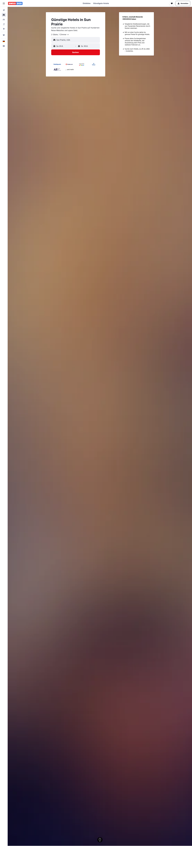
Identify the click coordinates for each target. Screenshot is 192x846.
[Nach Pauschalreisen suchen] (4, 24)
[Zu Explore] (4, 29)
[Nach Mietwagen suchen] (4, 19)
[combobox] (60, 34)
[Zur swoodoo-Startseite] (15, 3)
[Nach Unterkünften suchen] (4, 15)
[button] (3, 3)
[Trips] (4, 35)
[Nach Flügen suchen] (4, 10)
